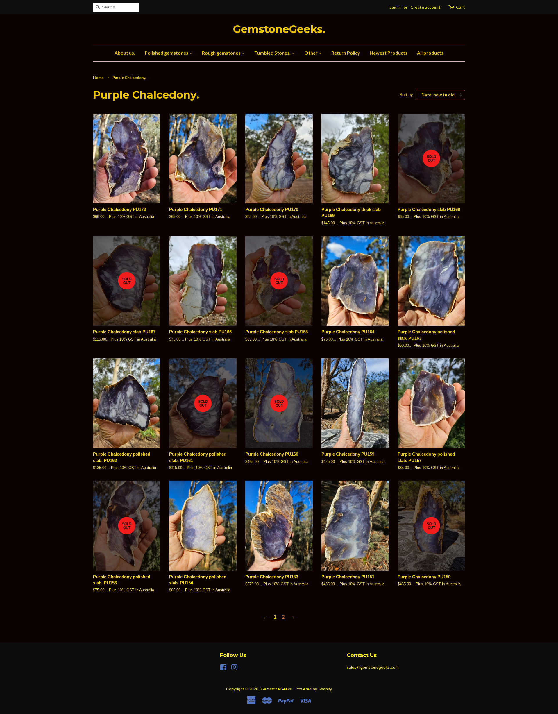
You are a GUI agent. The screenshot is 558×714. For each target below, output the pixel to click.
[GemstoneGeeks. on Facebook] (223, 668)
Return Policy (345, 53)
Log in (395, 7)
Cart (460, 7)
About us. (125, 53)
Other (311, 53)
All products (430, 53)
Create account (425, 7)
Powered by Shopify (313, 689)
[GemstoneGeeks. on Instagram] (234, 668)
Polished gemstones (167, 53)
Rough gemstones (222, 53)
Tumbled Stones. (272, 53)
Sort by (406, 94)
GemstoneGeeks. (279, 29)
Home (98, 77)
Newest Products (388, 53)
